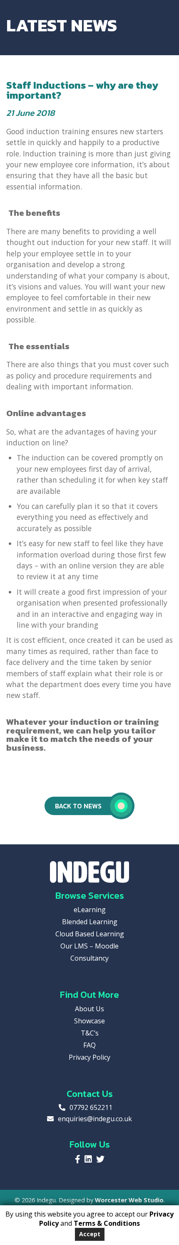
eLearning (90, 909)
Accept (89, 1234)
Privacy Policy (89, 1057)
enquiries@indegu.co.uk (95, 1118)
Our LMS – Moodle (89, 946)
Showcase (89, 1020)
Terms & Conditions (107, 1223)
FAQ (89, 1045)
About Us (89, 1008)
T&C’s (90, 1033)
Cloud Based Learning (89, 933)
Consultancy (89, 958)
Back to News (78, 806)
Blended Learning (89, 921)
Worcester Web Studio (129, 1200)
